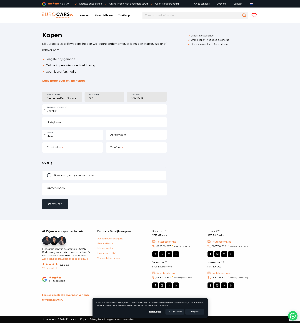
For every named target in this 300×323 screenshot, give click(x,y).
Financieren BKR (106, 253)
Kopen (83, 319)
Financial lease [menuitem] (104, 15)
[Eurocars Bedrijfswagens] (57, 15)
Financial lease (105, 243)
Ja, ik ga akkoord (175, 311)
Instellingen (155, 311)
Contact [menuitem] (237, 3)
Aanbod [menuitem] (84, 15)
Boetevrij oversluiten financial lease (210, 44)
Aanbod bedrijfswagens (110, 238)
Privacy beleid (97, 319)
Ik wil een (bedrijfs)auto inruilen (74, 175)
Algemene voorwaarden (120, 319)
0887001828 (230, 246)
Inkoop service (105, 248)
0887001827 (174, 246)
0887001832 (174, 277)
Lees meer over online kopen (63, 80)
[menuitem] (252, 4)
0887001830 (230, 277)
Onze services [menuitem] (202, 3)
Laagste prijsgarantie (90, 3)
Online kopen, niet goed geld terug (128, 3)
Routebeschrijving (166, 241)
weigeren (195, 311)
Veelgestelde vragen (108, 258)
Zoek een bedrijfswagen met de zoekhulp (65, 258)
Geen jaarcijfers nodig (167, 3)
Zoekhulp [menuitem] (124, 15)
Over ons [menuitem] (221, 3)
